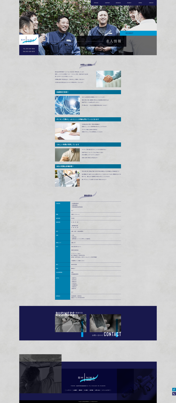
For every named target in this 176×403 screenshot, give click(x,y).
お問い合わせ (151, 3)
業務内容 (118, 3)
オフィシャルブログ (106, 390)
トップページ (96, 3)
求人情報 (129, 3)
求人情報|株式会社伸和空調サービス (25, 0)
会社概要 (107, 3)
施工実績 (140, 3)
